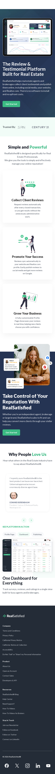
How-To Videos (9, 708)
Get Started (11, 104)
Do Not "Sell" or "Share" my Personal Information (22, 654)
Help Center (7, 699)
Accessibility (8, 650)
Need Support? (9, 704)
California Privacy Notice (12, 640)
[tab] (9, 534)
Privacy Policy (8, 635)
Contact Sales (8, 676)
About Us (6, 666)
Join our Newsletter (10, 725)
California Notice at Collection (15, 645)
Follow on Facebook (10, 730)
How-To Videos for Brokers (13, 713)
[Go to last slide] (23, 520)
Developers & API (10, 680)
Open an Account (10, 671)
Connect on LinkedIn (11, 739)
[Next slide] (31, 520)
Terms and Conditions (11, 631)
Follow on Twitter (10, 734)
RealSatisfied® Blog (11, 694)
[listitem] (27, 492)
